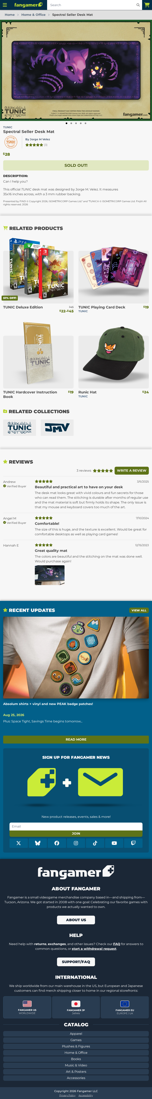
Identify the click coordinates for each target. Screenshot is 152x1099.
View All (139, 610)
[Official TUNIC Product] (11, 142)
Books (76, 1059)
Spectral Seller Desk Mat (28, 131)
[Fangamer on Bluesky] (38, 843)
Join (76, 833)
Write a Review (131, 470)
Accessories (76, 1078)
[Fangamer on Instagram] (76, 843)
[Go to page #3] (76, 123)
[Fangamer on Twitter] (19, 843)
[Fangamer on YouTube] (114, 843)
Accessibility (86, 1095)
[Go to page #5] (85, 123)
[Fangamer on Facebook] (57, 843)
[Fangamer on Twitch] (133, 843)
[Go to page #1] (66, 123)
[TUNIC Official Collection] (19, 427)
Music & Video (76, 1065)
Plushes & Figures (76, 1046)
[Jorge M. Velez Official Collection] (57, 427)
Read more (76, 739)
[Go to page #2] (71, 123)
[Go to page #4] (80, 123)
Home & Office (76, 1053)
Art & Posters (76, 1072)
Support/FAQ (76, 962)
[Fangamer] (28, 5)
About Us (76, 920)
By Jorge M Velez (37, 139)
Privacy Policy (67, 1095)
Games (76, 1040)
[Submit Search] (138, 5)
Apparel (76, 1034)
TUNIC (7, 127)
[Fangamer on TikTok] (95, 843)
